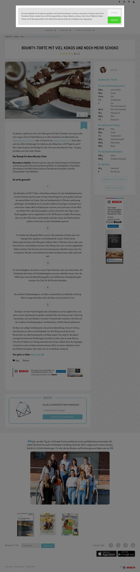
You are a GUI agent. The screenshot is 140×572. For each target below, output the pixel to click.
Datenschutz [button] (88, 19)
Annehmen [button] (114, 20)
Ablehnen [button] (114, 13)
